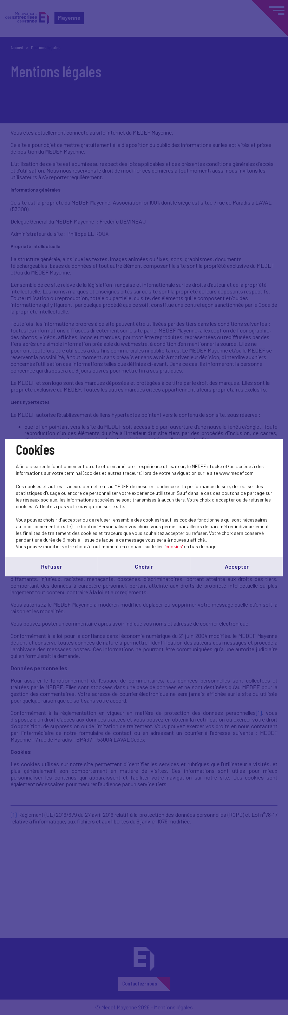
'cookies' (174, 546)
